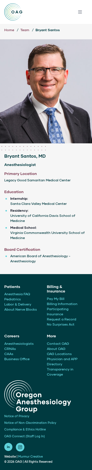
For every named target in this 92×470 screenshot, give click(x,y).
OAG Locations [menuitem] (59, 354)
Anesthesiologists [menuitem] (19, 343)
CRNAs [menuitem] (10, 349)
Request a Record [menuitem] (61, 319)
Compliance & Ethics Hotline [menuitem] (25, 429)
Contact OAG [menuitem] (58, 343)
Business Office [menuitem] (17, 359)
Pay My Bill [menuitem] (55, 299)
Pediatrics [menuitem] (12, 299)
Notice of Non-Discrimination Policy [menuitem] (30, 422)
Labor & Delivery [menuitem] (17, 304)
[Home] (13, 12)
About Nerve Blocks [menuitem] (20, 309)
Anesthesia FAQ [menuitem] (17, 294)
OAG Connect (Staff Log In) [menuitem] (24, 436)
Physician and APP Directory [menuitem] (62, 361)
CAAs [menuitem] (8, 354)
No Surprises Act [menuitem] (60, 324)
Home (9, 30)
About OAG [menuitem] (56, 349)
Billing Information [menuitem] (62, 304)
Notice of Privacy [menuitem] (16, 416)
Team (25, 30)
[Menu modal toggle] (80, 12)
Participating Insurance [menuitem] (57, 311)
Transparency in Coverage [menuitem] (60, 371)
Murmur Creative (30, 456)
